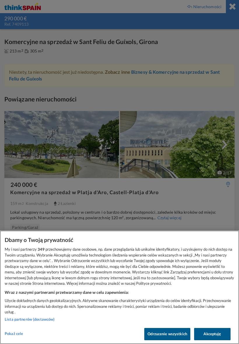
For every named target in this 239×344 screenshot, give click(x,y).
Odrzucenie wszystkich (167, 333)
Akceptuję (212, 333)
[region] (119, 287)
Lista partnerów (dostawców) (30, 319)
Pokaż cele (14, 333)
